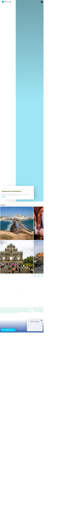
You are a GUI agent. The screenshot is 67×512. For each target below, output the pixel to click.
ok (12, 330)
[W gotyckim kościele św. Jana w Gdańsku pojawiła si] (50, 223)
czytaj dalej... (3, 196)
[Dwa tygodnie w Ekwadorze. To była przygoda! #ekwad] (16, 290)
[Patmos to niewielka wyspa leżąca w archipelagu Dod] (50, 290)
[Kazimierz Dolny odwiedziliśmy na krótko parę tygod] (50, 257)
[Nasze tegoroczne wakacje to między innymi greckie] (16, 223)
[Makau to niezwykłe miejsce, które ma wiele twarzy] (16, 257)
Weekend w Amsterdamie (11, 191)
